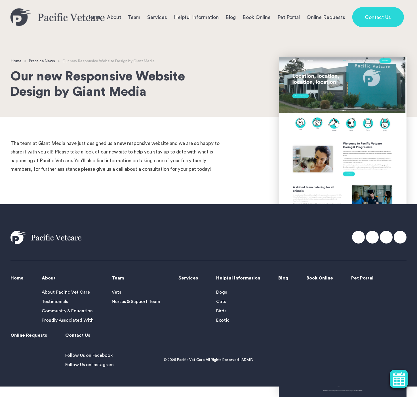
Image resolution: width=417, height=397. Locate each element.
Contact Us (378, 17)
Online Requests (326, 17)
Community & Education (67, 311)
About (114, 17)
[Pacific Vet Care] (57, 17)
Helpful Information (196, 17)
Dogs (221, 292)
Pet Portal (288, 17)
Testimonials (55, 301)
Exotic (222, 320)
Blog (231, 17)
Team (134, 17)
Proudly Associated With (68, 320)
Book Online (257, 17)
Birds (221, 311)
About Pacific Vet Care (66, 292)
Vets (116, 292)
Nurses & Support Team (136, 301)
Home (16, 61)
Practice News (42, 61)
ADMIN (247, 360)
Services (157, 17)
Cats (221, 301)
